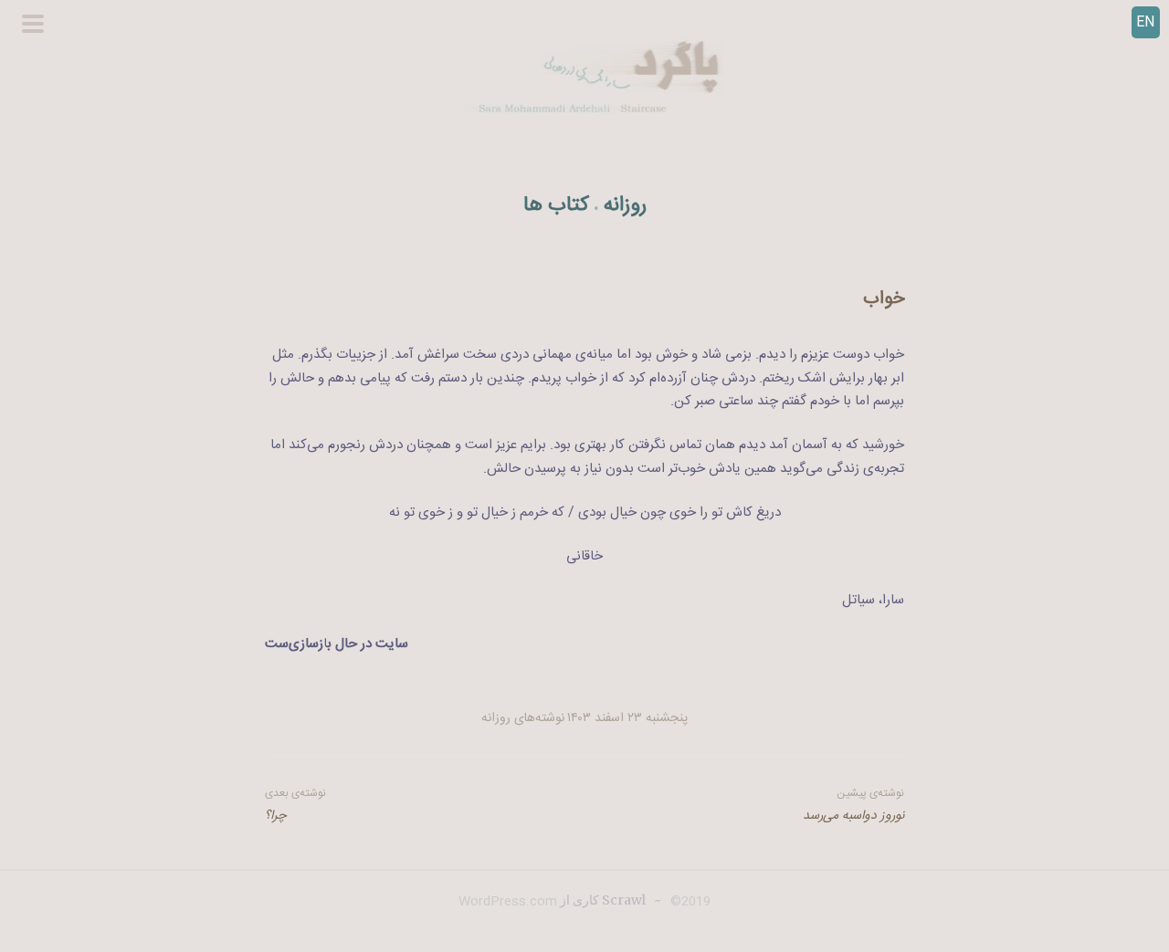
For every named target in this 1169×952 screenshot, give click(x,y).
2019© (689, 902)
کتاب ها (556, 206)
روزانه (625, 206)
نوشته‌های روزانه (522, 718)
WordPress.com (507, 902)
